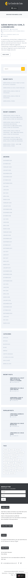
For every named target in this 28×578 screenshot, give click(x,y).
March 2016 (6, 297)
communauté (14, 455)
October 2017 (7, 245)
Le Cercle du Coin (8, 357)
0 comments (5, 36)
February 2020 (7, 167)
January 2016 (7, 300)
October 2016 (7, 277)
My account (11, 573)
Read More (6, 54)
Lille (5, 462)
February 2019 (7, 202)
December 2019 (7, 173)
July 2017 (5, 251)
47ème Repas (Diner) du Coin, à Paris (17, 414)
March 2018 (6, 228)
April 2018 (6, 225)
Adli (23, 571)
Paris (11, 465)
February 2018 (7, 232)
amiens (6, 449)
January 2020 (7, 170)
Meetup (6, 465)
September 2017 (7, 248)
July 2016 (5, 284)
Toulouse (20, 470)
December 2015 (7, 303)
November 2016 (7, 274)
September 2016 (7, 281)
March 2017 (6, 264)
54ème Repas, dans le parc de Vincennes (16, 398)
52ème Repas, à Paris (9, 101)
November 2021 (7, 160)
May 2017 (5, 258)
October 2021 (7, 163)
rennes (6, 468)
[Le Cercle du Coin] (14, 3)
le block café (7, 460)
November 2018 (7, 212)
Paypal (16, 541)
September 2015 (7, 313)
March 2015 (6, 323)
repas (11, 468)
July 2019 (5, 186)
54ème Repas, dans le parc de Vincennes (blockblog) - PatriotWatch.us (11, 124)
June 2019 (6, 189)
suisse (14, 470)
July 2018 (5, 219)
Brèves (10, 31)
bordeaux (20, 452)
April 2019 (6, 196)
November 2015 (7, 307)
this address (5, 541)
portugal (17, 465)
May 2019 (5, 193)
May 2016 (5, 290)
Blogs (7, 31)
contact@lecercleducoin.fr (10, 563)
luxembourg (9, 34)
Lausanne (14, 457)
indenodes (7, 457)
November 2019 (7, 176)
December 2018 (7, 209)
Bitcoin (4, 31)
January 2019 (7, 206)
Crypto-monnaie (16, 31)
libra (14, 460)
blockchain (13, 452)
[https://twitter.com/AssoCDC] (20, 563)
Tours (5, 473)
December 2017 (7, 238)
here (22, 517)
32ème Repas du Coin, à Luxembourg (12, 26)
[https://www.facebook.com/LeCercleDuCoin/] (18, 563)
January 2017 (7, 268)
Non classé (6, 360)
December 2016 (7, 271)
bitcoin (4, 34)
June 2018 (6, 222)
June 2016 (6, 287)
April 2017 (6, 261)
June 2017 (6, 254)
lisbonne (11, 462)
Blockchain (6, 344)
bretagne (6, 455)
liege (19, 460)
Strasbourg (7, 470)
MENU (15, 8)
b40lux (11, 449)
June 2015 (6, 316)
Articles (5, 337)
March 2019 (6, 199)
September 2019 (7, 183)
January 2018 (7, 235)
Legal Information (19, 573)
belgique (18, 449)
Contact (16, 575)
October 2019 (7, 180)
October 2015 (7, 310)
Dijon (21, 455)
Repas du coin (16, 34)
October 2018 (7, 215)
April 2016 (6, 294)
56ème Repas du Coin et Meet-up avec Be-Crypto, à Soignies (17, 379)
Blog (12, 575)
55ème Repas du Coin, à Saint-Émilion (14, 87)
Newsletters (5, 573)
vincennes (12, 473)
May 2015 (5, 320)
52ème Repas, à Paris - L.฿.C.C (11, 144)
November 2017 (7, 241)
